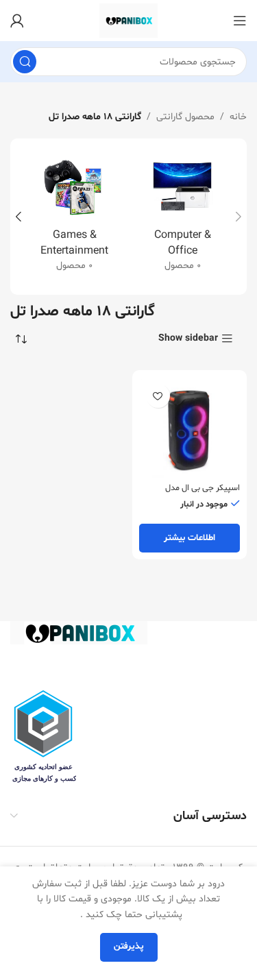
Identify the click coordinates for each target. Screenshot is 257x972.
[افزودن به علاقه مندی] (158, 396)
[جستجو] (24, 61)
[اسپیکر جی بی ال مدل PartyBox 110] (190, 427)
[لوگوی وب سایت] (128, 20)
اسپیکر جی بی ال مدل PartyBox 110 (202, 493)
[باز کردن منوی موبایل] (240, 20)
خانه (238, 116)
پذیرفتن (129, 946)
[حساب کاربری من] (17, 20)
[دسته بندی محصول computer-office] (183, 216)
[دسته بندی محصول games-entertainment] (74, 216)
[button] (238, 216)
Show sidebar (188, 339)
